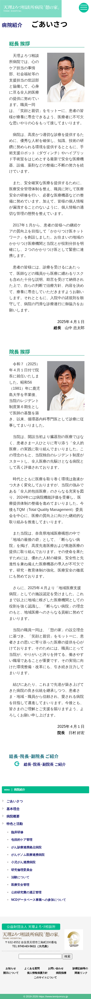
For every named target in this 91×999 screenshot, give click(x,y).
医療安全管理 (20, 884)
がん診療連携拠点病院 (26, 847)
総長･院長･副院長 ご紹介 (45, 764)
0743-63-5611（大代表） (34, 946)
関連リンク (81, 972)
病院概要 (13, 816)
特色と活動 (15, 824)
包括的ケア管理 (21, 839)
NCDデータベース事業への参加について (38, 899)
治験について (20, 877)
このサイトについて (45, 977)
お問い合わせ (55, 968)
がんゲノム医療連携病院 (28, 854)
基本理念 (13, 809)
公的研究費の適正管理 (26, 892)
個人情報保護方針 (37, 972)
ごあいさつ (15, 801)
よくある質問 (32, 968)
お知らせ (11, 968)
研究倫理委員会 (21, 870)
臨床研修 (17, 832)
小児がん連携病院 (23, 862)
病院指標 (61, 972)
